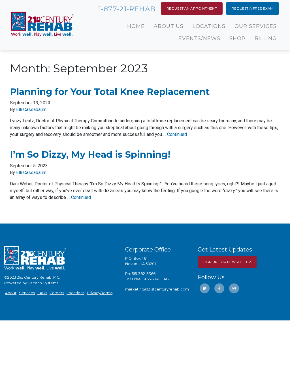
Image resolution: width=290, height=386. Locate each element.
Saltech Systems (43, 283)
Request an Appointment (192, 8)
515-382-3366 (143, 274)
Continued (177, 134)
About (10, 293)
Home (136, 26)
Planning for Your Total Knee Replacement (110, 91)
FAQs (42, 293)
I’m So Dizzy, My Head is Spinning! (90, 154)
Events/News (199, 38)
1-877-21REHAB (155, 279)
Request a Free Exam (252, 8)
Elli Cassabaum (31, 109)
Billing (266, 38)
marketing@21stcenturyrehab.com (157, 289)
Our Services (255, 26)
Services (27, 293)
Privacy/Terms (99, 293)
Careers (57, 293)
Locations (209, 26)
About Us (169, 26)
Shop (237, 38)
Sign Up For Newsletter (227, 262)
